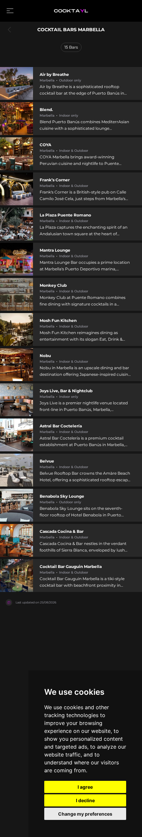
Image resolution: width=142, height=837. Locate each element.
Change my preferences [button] (85, 814)
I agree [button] (85, 787)
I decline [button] (85, 800)
